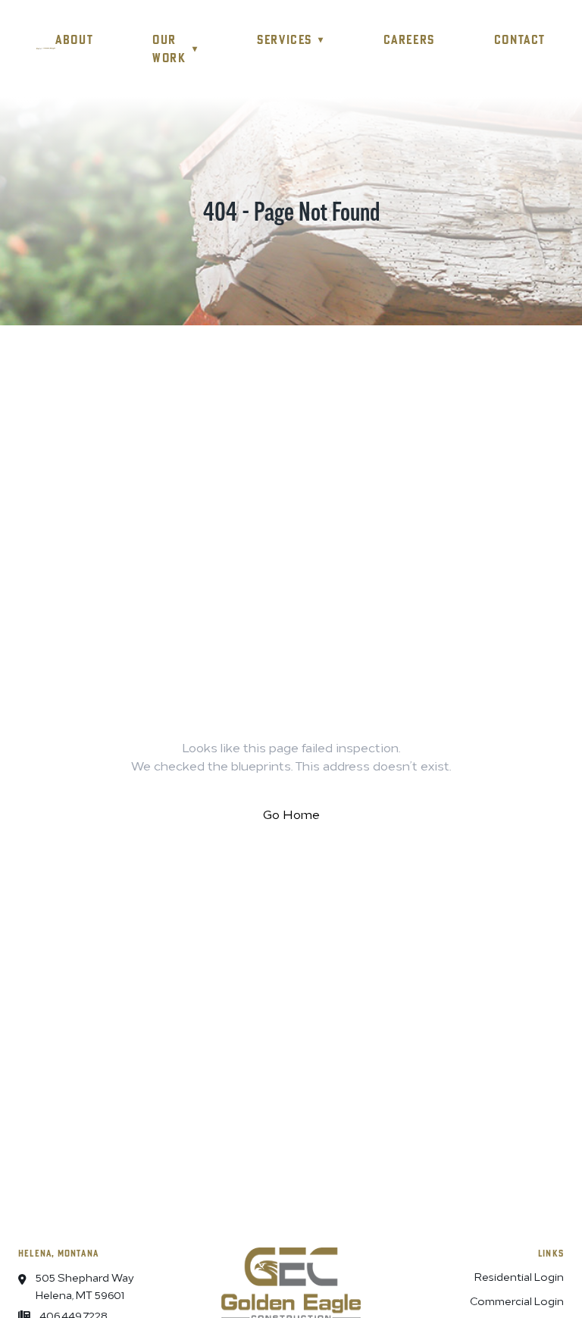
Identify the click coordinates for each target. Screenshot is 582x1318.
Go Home (291, 813)
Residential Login (519, 1276)
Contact (520, 39)
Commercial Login (517, 1300)
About (74, 39)
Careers (409, 39)
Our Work (175, 48)
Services (290, 39)
